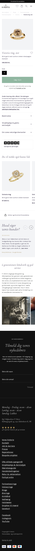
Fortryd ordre (8, 477)
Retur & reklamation (11, 474)
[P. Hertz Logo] (6, 6)
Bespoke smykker (10, 455)
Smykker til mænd (10, 505)
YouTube (5, 521)
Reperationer (7, 452)
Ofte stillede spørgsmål (12, 462)
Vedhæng (6, 499)
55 (4, 73)
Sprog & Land (7, 540)
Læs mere (24, 248)
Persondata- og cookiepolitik (12, 534)
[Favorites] (17, 6)
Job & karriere (8, 446)
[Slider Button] (31, 227)
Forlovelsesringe (9, 484)
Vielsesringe (7, 487)
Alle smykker (5, 12)
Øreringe (6, 493)
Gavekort (6, 509)
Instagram (6, 518)
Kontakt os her (21, 88)
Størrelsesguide (9, 468)
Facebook (6, 515)
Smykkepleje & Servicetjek (14, 465)
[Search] (26, 6)
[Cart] (22, 6)
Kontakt (5, 443)
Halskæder (7, 502)
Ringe (4, 490)
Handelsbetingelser (10, 471)
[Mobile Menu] (31, 6)
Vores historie (8, 440)
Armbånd (6, 496)
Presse (5, 449)
